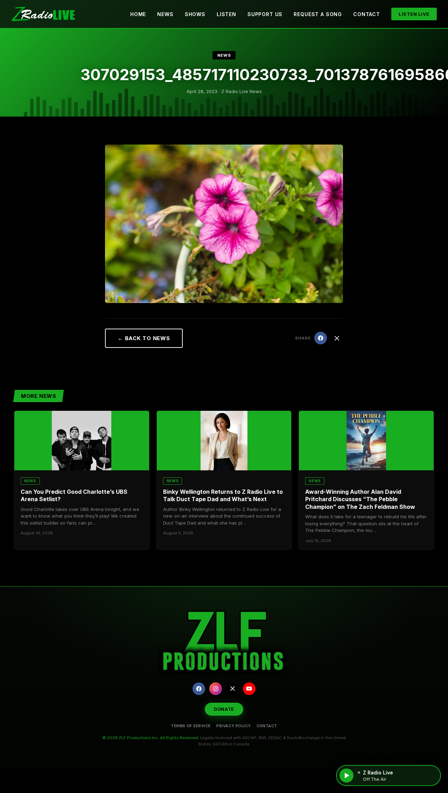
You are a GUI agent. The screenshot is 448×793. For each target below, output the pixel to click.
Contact (366, 14)
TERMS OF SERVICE (191, 725)
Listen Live (414, 14)
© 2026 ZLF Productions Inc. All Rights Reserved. (150, 737)
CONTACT (267, 725)
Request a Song (318, 14)
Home (138, 14)
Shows (195, 14)
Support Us (264, 14)
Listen (226, 14)
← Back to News (144, 338)
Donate (224, 709)
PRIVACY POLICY (233, 725)
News (165, 14)
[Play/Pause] (347, 776)
